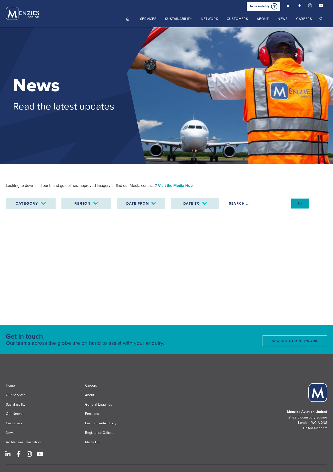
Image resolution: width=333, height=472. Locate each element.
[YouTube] (320, 6)
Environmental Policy (100, 423)
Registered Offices (99, 433)
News (10, 433)
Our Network (15, 414)
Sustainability (15, 404)
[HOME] (127, 19)
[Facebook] (299, 6)
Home (10, 385)
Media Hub (93, 442)
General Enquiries (98, 404)
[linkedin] (288, 6)
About (89, 395)
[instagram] (310, 6)
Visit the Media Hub (175, 185)
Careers (91, 385)
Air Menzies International (24, 442)
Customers (14, 423)
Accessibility (260, 6)
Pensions (92, 414)
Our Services (16, 395)
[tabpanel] (166, 95)
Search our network (295, 341)
